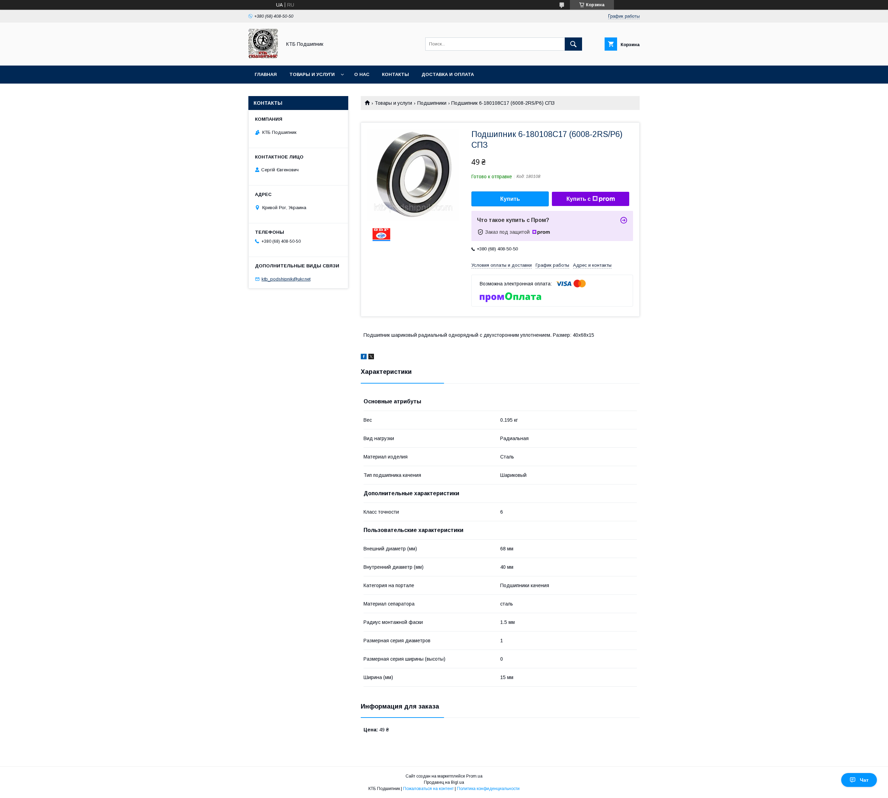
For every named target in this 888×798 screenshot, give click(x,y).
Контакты (395, 74)
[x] (371, 357)
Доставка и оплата (447, 74)
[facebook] (364, 357)
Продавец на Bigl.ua (444, 782)
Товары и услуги (312, 74)
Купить (510, 199)
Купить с (578, 199)
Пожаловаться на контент (428, 788)
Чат (864, 780)
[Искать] (573, 44)
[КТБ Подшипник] (263, 56)
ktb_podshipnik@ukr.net (286, 279)
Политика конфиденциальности (488, 788)
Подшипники (431, 103)
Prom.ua (474, 776)
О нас (361, 74)
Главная (266, 74)
